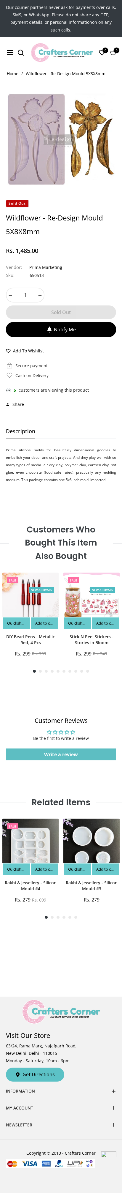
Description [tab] (20, 431)
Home (12, 73)
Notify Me (65, 329)
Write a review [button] (61, 754)
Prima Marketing (45, 267)
